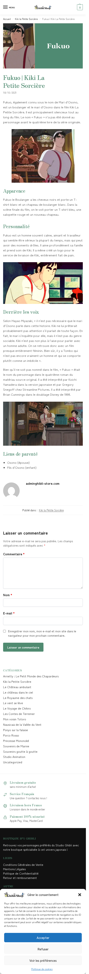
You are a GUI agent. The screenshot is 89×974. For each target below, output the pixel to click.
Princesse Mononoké (16, 741)
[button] (80, 895)
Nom (7, 595)
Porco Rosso (11, 735)
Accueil (7, 19)
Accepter (43, 937)
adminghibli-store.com (42, 483)
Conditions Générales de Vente (24, 865)
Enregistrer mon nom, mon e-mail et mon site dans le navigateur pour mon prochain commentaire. (42, 633)
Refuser (43, 949)
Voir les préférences (43, 960)
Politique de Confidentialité (20, 873)
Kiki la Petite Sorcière (26, 19)
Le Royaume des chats (17, 698)
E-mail (9, 613)
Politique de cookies (42, 969)
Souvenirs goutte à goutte (20, 751)
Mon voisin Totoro (14, 719)
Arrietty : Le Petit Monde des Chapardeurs (31, 676)
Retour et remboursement (20, 878)
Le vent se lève (13, 703)
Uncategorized (12, 762)
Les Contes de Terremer (19, 714)
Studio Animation (14, 757)
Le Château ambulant (17, 687)
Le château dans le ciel (18, 692)
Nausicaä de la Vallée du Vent (22, 724)
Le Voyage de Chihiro (17, 708)
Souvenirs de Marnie (16, 746)
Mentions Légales (14, 869)
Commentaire (14, 554)
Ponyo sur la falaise (15, 730)
